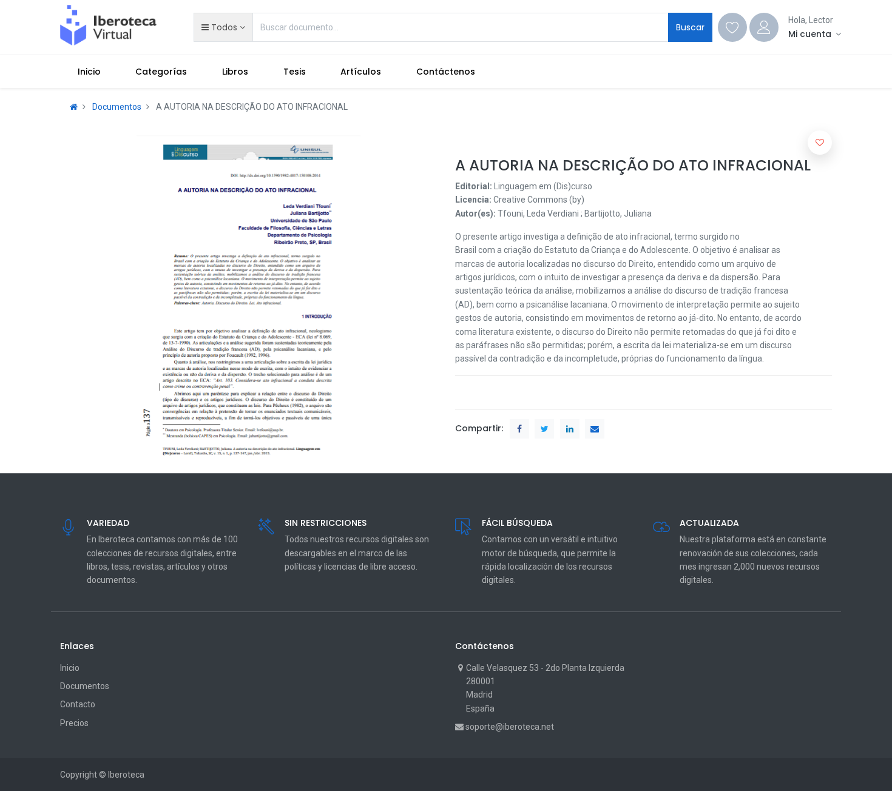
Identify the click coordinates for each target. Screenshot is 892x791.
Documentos (116, 107)
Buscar (690, 27)
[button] (223, 27)
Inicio (69, 668)
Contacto (77, 704)
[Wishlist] (732, 27)
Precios (74, 723)
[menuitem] (89, 71)
